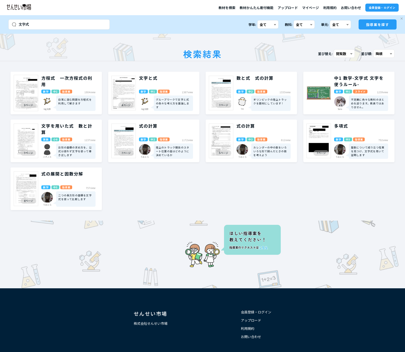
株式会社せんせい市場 (150, 323)
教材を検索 (227, 7)
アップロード (288, 7)
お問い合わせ (351, 7)
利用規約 (330, 7)
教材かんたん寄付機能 (256, 7)
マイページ (310, 7)
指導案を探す (377, 24)
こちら (263, 247)
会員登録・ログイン (382, 7)
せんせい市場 (150, 313)
